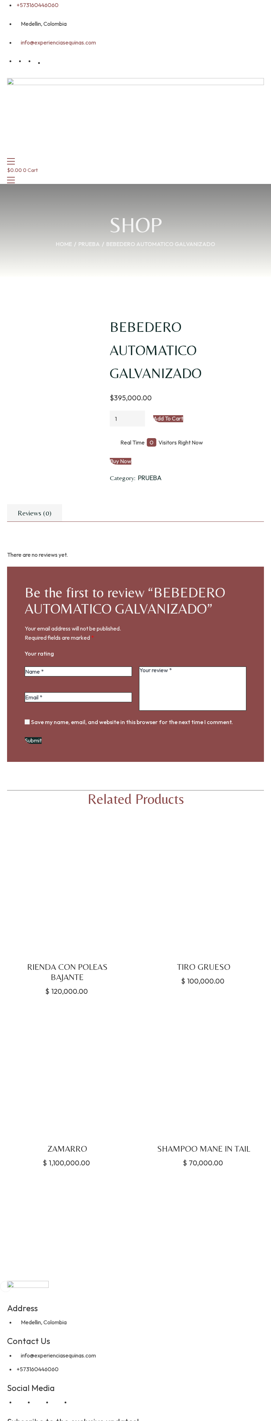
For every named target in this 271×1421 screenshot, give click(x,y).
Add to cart (168, 418)
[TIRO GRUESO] (204, 890)
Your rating (39, 653)
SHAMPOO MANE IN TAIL (203, 1148)
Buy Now (120, 461)
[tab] (34, 513)
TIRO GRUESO (203, 967)
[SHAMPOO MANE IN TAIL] (204, 1072)
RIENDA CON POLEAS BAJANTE (67, 972)
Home (64, 243)
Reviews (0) (35, 513)
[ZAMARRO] (67, 1072)
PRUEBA (89, 243)
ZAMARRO (67, 1148)
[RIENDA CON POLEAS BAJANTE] (67, 890)
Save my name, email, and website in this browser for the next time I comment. (132, 722)
